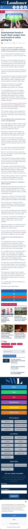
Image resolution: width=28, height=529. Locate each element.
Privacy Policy (17, 527)
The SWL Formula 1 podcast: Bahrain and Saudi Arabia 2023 (18, 361)
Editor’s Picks (14, 413)
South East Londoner (20, 465)
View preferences (14, 523)
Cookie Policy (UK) (21, 429)
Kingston (20, 441)
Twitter (21, 7)
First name (4, 483)
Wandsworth (7, 453)
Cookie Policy (10, 527)
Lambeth (7, 445)
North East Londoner (7, 465)
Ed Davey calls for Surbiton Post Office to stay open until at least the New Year (20, 336)
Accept (14, 515)
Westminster (20, 453)
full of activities (21, 232)
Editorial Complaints (20, 421)
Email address (5, 489)
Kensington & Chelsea (20, 438)
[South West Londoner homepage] (14, 2)
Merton (21, 445)
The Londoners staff (20, 43)
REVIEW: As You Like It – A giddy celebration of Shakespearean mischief (7, 319)
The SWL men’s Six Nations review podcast (18, 367)
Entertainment (14, 402)
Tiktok (25, 7)
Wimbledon (7, 457)
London (20, 344)
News (14, 387)
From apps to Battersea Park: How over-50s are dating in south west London (20, 318)
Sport (14, 392)
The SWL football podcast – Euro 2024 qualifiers (18, 373)
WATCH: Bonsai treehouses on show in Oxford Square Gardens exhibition (7, 336)
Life (2, 12)
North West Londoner (7, 469)
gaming (14, 344)
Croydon (7, 441)
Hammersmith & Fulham (7, 438)
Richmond (7, 449)
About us (7, 421)
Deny (14, 519)
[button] (26, 501)
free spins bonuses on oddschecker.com (13, 105)
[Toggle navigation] (2, 7)
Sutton (20, 449)
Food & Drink (14, 407)
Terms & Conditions (20, 425)
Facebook (14, 7)
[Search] (23, 351)
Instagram (17, 7)
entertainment (5, 344)
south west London (7, 346)
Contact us (7, 429)
